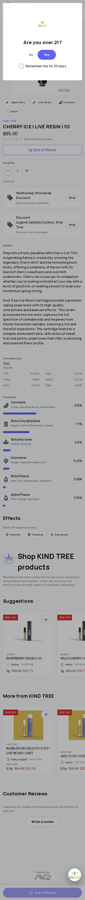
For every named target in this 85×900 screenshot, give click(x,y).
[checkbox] (42, 66)
